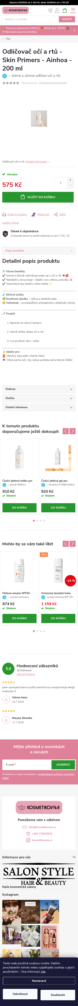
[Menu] (73, 10)
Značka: (10, 223)
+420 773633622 (42, 833)
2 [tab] (37, 521)
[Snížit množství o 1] (70, 185)
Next (72, 431)
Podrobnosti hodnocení (53, 83)
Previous (66, 431)
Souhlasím (58, 995)
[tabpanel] (19, 477)
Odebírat (63, 765)
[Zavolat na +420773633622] (50, 10)
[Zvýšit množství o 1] (70, 180)
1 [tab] (34, 521)
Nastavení (39, 981)
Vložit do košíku (41, 197)
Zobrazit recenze (26, 674)
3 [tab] (41, 521)
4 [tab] (44, 521)
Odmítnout (20, 994)
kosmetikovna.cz (42, 840)
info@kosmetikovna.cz (42, 827)
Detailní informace (36, 161)
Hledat (67, 19)
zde (43, 972)
